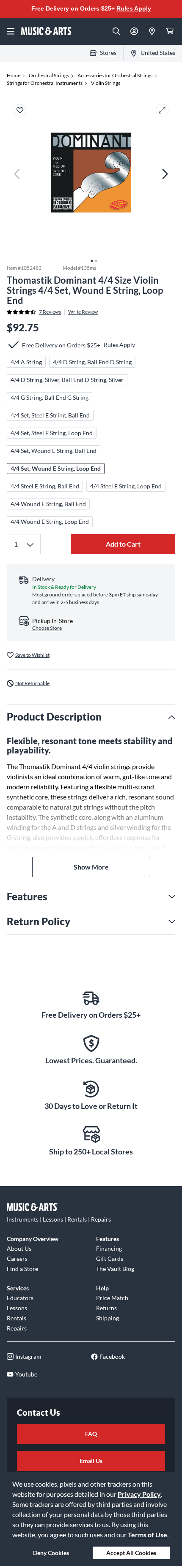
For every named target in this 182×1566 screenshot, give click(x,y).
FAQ (91, 1433)
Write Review (83, 312)
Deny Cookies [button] (51, 1552)
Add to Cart (123, 544)
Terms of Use (147, 1535)
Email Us (91, 1460)
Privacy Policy (139, 1494)
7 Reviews (50, 312)
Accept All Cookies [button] (131, 1552)
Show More (91, 867)
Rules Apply (133, 8)
